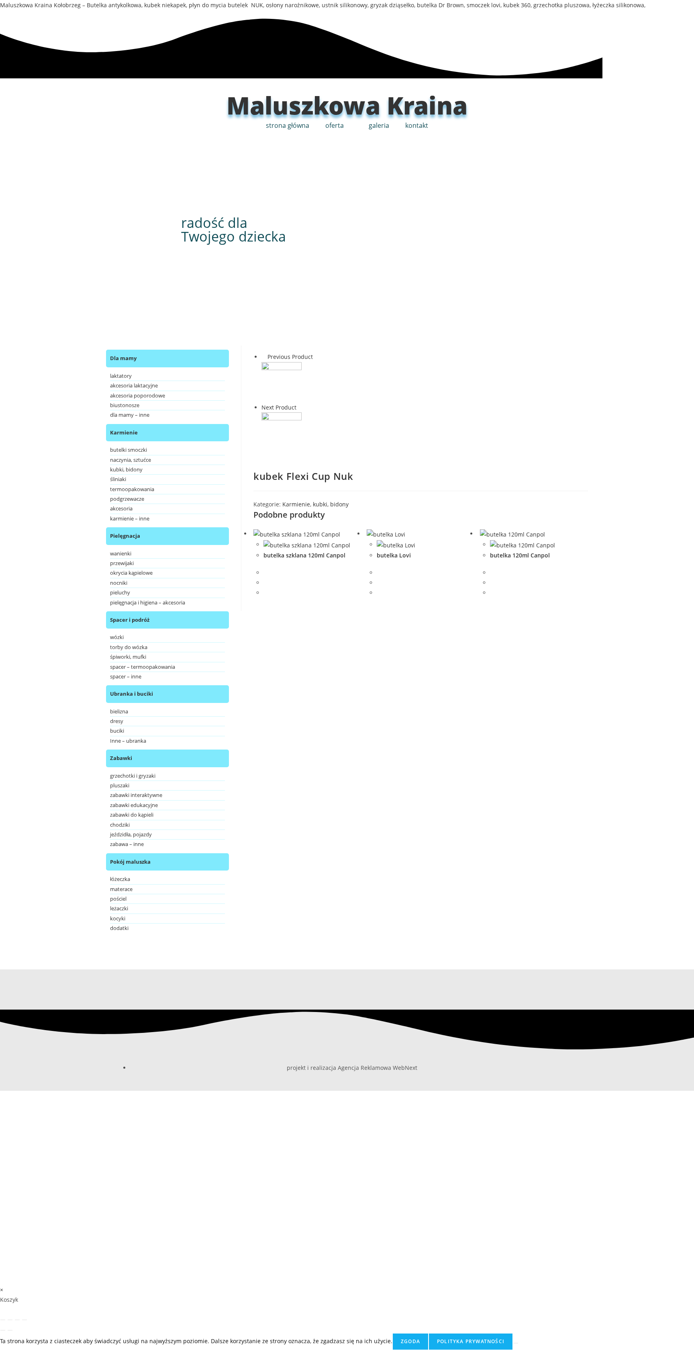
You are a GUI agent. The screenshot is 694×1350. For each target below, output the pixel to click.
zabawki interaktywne (136, 795)
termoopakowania (132, 489)
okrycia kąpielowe (131, 572)
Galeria (379, 125)
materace (121, 889)
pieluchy (120, 592)
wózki (117, 637)
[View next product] (300, 407)
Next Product (278, 407)
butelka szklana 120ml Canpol (304, 555)
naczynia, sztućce (130, 459)
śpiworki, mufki (128, 656)
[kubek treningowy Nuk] (281, 432)
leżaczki (119, 908)
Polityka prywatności (470, 1341)
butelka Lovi (394, 555)
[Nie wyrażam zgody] (515, 1343)
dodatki (119, 928)
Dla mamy (123, 358)
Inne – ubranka (128, 740)
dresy (116, 721)
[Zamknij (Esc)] (24, 1320)
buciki (117, 730)
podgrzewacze (127, 498)
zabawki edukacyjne (134, 805)
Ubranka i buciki (131, 693)
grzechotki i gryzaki (132, 775)
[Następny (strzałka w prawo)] (10, 1330)
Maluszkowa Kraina (347, 105)
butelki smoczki (128, 449)
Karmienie (296, 504)
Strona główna (287, 125)
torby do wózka (128, 647)
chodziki (120, 824)
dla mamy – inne (129, 414)
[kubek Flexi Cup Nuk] (281, 381)
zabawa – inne (127, 844)
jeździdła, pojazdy (131, 834)
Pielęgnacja (125, 535)
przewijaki (122, 563)
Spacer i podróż (129, 619)
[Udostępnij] (17, 1320)
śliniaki (118, 479)
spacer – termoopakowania (142, 666)
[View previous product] (263, 357)
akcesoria (121, 508)
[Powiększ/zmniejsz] (3, 1320)
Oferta (334, 125)
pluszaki (119, 785)
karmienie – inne (129, 518)
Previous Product (290, 357)
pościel (118, 898)
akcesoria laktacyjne (134, 385)
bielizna (119, 711)
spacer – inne (125, 676)
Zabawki (121, 758)
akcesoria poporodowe (137, 395)
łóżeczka (120, 879)
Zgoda (410, 1341)
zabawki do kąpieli (131, 814)
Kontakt (416, 125)
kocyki (117, 918)
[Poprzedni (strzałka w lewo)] (3, 1330)
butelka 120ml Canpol (520, 555)
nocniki (118, 582)
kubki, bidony (331, 504)
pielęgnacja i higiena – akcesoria (147, 602)
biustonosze (124, 405)
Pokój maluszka (130, 861)
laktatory (121, 375)
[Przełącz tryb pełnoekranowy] (10, 1320)
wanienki (120, 553)
